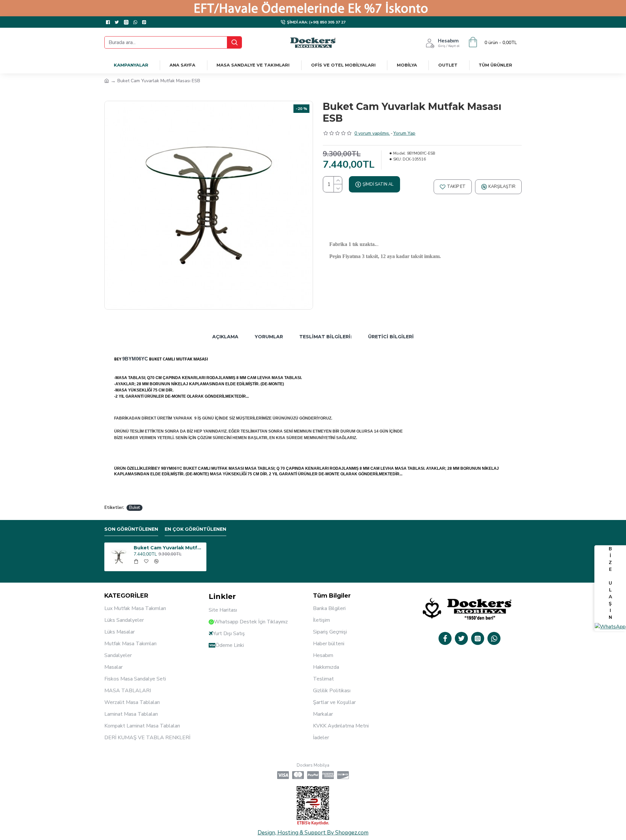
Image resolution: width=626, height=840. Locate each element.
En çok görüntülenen (195, 529)
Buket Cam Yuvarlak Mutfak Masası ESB (169, 548)
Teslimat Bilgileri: (325, 337)
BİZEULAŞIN (610, 583)
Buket (134, 508)
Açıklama (225, 337)
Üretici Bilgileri (391, 337)
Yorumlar (269, 337)
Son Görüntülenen (131, 529)
